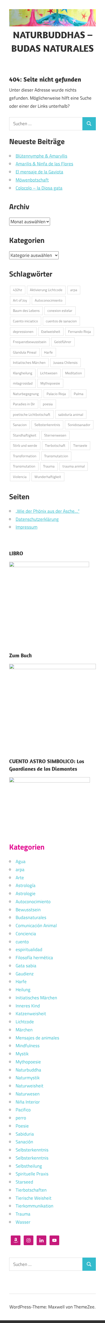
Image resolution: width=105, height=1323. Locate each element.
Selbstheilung (29, 1166)
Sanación (24, 1141)
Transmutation (24, 466)
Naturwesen (28, 1093)
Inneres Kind (28, 1005)
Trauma (49, 466)
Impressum (26, 526)
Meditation (73, 373)
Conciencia (26, 933)
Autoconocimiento (48, 300)
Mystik (22, 1053)
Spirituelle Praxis (32, 1173)
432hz (17, 289)
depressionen (23, 331)
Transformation (24, 456)
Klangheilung (22, 373)
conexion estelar (59, 310)
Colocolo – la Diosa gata (39, 187)
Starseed (24, 1181)
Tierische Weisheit (33, 1198)
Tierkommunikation (34, 1205)
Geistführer (62, 341)
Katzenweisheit (31, 1013)
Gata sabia (26, 965)
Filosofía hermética (34, 957)
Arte (20, 877)
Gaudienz (25, 973)
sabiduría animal (70, 414)
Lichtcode (25, 1021)
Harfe (48, 352)
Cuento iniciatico (25, 321)
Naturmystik (28, 1077)
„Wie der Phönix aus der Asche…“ (47, 511)
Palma (78, 393)
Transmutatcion (56, 456)
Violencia (20, 476)
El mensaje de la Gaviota (39, 171)
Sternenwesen (55, 435)
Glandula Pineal (24, 352)
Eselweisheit (50, 331)
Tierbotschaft (55, 445)
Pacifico (23, 1109)
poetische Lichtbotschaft (31, 414)
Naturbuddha (28, 1069)
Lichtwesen (48, 373)
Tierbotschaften (31, 1189)
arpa (73, 289)
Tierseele (80, 445)
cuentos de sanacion (61, 321)
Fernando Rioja (79, 331)
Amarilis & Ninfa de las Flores (44, 163)
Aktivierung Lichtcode (46, 289)
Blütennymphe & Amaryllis (41, 155)
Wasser (23, 1222)
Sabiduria (25, 1133)
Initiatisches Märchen (29, 362)
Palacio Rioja (56, 393)
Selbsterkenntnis (47, 424)
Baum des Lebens (26, 310)
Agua (21, 861)
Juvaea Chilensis (65, 362)
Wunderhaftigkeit (47, 476)
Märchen (24, 1029)
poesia (48, 404)
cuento (22, 941)
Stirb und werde (25, 445)
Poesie (22, 1125)
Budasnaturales (31, 917)
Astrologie (26, 893)
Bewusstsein (28, 909)
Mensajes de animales (37, 1037)
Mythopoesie (50, 383)
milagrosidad (23, 383)
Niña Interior (28, 1101)
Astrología (26, 885)
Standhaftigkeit (24, 435)
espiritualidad (29, 949)
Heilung (23, 989)
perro (21, 1117)
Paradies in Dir (24, 404)
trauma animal (73, 466)
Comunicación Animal (36, 925)
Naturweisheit (29, 1085)
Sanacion (20, 424)
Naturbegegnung (26, 393)
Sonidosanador (79, 424)
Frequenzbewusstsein (29, 341)
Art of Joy (20, 300)
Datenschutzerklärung (37, 519)
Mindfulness (28, 1045)
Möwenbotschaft (32, 179)
